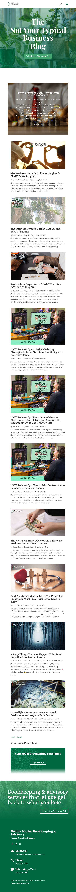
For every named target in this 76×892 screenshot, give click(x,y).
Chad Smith (20, 99)
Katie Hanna (17, 180)
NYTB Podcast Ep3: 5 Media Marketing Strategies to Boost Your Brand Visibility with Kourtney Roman (37, 352)
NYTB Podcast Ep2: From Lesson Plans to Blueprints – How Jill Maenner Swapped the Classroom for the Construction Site (36, 420)
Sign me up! (38, 762)
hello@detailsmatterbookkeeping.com (29, 854)
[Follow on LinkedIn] (16, 843)
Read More (38, 124)
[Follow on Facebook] (12, 843)
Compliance (39, 180)
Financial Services (55, 99)
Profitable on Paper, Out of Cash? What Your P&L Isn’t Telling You (36, 286)
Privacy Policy (15, 883)
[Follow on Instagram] (20, 843)
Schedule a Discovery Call (38, 56)
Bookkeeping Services (43, 99)
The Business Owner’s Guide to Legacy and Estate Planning (35, 230)
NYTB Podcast (40, 235)
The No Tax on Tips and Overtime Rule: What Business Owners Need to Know (36, 542)
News (47, 180)
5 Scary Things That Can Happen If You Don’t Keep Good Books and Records (36, 655)
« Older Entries (16, 737)
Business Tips (54, 291)
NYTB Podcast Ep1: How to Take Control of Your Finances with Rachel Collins (38, 486)
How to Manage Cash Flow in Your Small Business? (38, 94)
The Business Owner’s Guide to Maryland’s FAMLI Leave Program (35, 175)
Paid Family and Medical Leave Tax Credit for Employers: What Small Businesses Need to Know (36, 599)
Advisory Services (41, 291)
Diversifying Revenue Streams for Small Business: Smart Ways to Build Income (33, 714)
